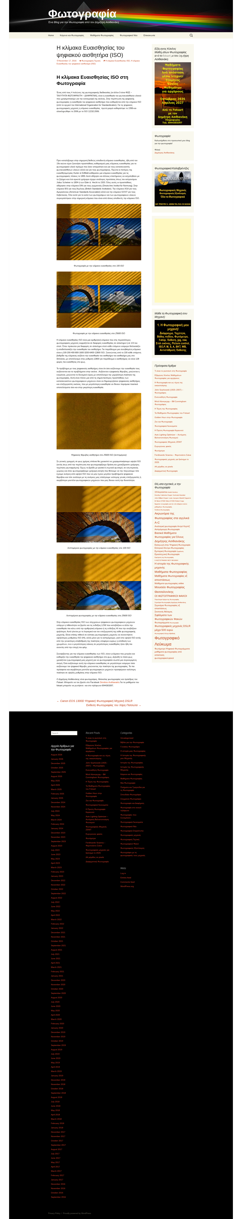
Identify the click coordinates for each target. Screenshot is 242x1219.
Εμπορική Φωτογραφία (165, 551)
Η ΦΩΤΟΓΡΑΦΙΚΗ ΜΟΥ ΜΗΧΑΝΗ (166, 560)
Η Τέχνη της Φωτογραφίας (166, 409)
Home (51, 35)
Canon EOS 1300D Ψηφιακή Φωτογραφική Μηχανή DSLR (94, 700)
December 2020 (58, 980)
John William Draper (161, 498)
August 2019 (56, 1049)
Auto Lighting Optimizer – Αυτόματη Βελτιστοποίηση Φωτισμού (97, 819)
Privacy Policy (54, 1213)
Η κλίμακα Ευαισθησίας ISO (117, 61)
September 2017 (58, 1145)
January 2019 (57, 1075)
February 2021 (57, 971)
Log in (123, 873)
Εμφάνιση (180, 551)
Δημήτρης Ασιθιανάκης (164, 153)
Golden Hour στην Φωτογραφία (168, 417)
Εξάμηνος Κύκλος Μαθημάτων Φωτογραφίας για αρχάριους (99, 748)
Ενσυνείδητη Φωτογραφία (166, 397)
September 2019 (58, 1045)
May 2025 (55, 781)
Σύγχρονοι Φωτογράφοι (130, 799)
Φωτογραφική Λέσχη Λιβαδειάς (165, 633)
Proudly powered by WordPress (77, 1213)
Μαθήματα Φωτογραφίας (102, 35)
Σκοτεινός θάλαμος (163, 611)
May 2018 (55, 1110)
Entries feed (125, 878)
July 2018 (55, 1101)
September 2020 (58, 993)
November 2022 (58, 885)
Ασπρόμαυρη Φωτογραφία (167, 529)
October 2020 (57, 989)
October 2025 (57, 768)
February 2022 (57, 924)
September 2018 (58, 1093)
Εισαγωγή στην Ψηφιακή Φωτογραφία (172, 545)
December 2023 (58, 833)
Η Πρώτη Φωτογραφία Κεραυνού (169, 430)
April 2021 (55, 963)
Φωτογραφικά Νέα (128, 35)
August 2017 (56, 1149)
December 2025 (58, 763)
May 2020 (55, 1010)
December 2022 (58, 880)
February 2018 (57, 1123)
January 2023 (57, 876)
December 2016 (58, 1184)
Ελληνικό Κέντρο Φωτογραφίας (169, 548)
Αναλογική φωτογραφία (166, 526)
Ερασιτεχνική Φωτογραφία (167, 554)
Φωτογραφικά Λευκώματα (166, 426)
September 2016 (58, 1197)
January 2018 (57, 1128)
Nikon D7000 (160, 501)
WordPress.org (127, 886)
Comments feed (127, 882)
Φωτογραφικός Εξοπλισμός (132, 848)
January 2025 (57, 798)
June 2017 (55, 1158)
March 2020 (56, 1019)
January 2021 (57, 976)
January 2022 (57, 928)
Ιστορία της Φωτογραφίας (131, 763)
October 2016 (57, 1193)
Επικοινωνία (149, 35)
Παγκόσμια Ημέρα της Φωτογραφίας (167, 599)
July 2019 (55, 1054)
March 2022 (56, 919)
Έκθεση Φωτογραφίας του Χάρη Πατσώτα (113, 705)
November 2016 (58, 1188)
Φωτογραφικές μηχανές (130, 835)
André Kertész (173, 492)
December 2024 (58, 802)
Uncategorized (126, 738)
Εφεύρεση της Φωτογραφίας (164, 557)
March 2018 (56, 1119)
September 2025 (58, 772)
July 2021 (55, 954)
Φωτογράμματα (162, 622)
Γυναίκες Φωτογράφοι (130, 747)
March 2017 (56, 1171)
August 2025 (56, 776)
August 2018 (56, 1097)
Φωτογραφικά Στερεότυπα (131, 831)
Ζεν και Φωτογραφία (163, 422)
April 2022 (55, 915)
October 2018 (57, 1088)
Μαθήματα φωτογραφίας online (169, 583)
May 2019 (55, 1062)
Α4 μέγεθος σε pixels (164, 466)
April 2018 (55, 1115)
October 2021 (57, 941)
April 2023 (55, 863)
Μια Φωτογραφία (127, 783)
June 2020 (55, 1006)
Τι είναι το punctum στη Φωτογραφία (171, 371)
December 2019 (58, 1032)
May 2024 (55, 815)
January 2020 (57, 1028)
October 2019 (57, 1041)
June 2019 (55, 1058)
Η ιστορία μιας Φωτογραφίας (133, 751)
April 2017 (55, 1167)
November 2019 (58, 1036)
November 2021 (58, 937)
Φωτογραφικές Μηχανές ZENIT (168, 442)
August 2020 (56, 997)
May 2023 (55, 859)
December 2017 (58, 1132)
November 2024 (58, 807)
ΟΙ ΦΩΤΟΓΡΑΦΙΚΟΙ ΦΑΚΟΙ (171, 595)
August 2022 (56, 898)
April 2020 (55, 1015)
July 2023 (55, 850)
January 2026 (57, 759)
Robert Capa (179, 501)
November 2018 (58, 1084)
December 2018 (58, 1080)
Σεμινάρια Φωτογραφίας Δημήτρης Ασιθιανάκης (170, 602)
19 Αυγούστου (161, 492)
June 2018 (55, 1106)
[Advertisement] (99, 136)
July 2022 (55, 902)
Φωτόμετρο (160, 451)
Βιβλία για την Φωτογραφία (132, 742)
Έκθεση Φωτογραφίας (162, 510)
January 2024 (57, 828)
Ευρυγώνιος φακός (163, 446)
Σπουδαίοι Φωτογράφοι (130, 794)
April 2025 (55, 785)
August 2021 (56, 950)
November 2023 (58, 837)
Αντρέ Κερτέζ (183, 526)
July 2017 (55, 1154)
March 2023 (56, 867)
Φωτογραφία (174, 623)
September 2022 (58, 893)
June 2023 (55, 854)
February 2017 (57, 1175)
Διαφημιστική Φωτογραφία (166, 471)
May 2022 (55, 911)
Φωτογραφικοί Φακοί (129, 844)
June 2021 (55, 958)
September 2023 (58, 841)
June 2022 (55, 906)
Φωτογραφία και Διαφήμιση (132, 803)
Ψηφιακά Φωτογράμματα (178, 648)
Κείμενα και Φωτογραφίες (72, 35)
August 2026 (56, 755)
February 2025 (57, 794)
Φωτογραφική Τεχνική (91, 61)
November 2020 (58, 984)
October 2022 (57, 889)
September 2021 (58, 945)
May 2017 (55, 1162)
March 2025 (56, 789)
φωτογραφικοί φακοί (164, 658)
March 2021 (56, 967)
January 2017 (57, 1180)
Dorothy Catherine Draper (163, 495)
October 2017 (57, 1141)
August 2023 (56, 846)
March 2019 (56, 1071)
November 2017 (58, 1136)
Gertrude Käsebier (179, 495)
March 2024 (56, 820)
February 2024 (57, 824)
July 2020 (55, 1002)
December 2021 (58, 932)
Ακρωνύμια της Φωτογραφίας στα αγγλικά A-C (172, 518)
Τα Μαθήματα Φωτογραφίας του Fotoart (172, 413)
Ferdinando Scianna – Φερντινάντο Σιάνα (173, 455)
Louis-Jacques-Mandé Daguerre (180, 498)
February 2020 (57, 1023)
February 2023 (57, 872)
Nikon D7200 (170, 501)
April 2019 (55, 1067)
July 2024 (55, 811)
